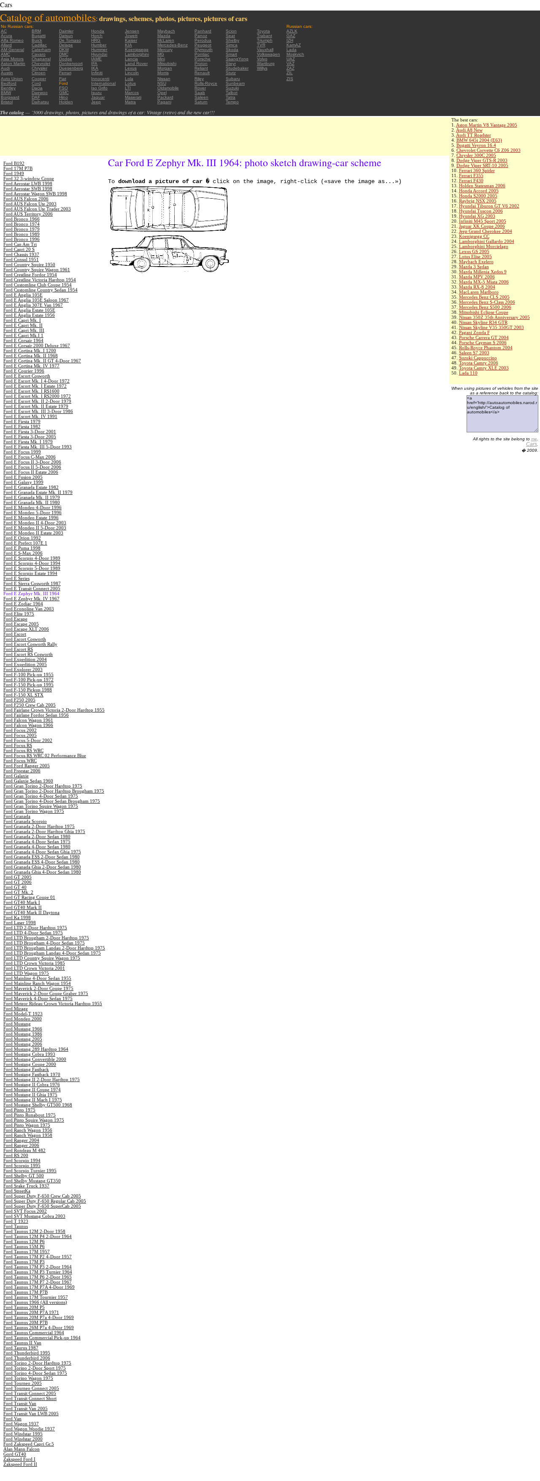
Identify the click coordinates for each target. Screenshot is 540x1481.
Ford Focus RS (17, 745)
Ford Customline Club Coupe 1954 (37, 284)
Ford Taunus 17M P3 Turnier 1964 (37, 1271)
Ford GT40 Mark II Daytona (31, 912)
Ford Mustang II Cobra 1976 (31, 1084)
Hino (63, 97)
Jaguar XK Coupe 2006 (482, 226)
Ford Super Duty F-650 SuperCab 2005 (42, 1206)
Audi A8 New (469, 129)
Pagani (164, 102)
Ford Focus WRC (20, 760)
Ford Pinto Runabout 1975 (29, 1114)
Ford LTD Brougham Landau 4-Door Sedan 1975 (52, 952)
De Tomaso (70, 40)
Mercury (165, 49)
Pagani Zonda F (474, 332)
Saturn (201, 102)
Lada (291, 49)
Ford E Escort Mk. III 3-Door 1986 (38, 411)
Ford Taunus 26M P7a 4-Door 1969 (38, 1327)
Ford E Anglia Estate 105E (29, 310)
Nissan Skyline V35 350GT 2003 (491, 327)
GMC (64, 92)
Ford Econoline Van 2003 (28, 608)
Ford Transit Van (19, 1403)
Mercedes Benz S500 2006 (485, 307)
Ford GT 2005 (17, 876)
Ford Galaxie (16, 775)
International (103, 83)
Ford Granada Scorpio (25, 821)
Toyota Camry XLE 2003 (484, 367)
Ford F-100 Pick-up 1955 (28, 674)
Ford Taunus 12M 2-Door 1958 (34, 1231)
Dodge (65, 59)
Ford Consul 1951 (21, 259)
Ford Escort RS (18, 649)
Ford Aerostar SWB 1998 (27, 188)
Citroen (39, 72)
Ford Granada (16, 816)
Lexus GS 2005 (474, 251)
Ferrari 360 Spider (477, 170)
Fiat (62, 78)
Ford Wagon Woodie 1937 (29, 1428)
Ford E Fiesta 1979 (21, 421)
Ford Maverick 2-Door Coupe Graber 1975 (45, 993)
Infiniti (97, 72)
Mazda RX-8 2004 (477, 286)
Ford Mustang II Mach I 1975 (32, 1099)
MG (160, 54)
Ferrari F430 (471, 180)
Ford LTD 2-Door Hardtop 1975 (35, 927)
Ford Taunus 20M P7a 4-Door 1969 (38, 1317)
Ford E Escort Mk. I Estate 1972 (35, 385)
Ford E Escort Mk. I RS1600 (31, 391)
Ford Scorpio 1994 (21, 1160)
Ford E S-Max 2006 (23, 553)
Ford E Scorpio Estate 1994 (30, 573)
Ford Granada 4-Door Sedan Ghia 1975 (42, 851)
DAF (36, 97)
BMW (6, 92)
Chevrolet (41, 63)
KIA (128, 45)
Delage (66, 45)
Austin (7, 72)
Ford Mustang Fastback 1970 (31, 1074)
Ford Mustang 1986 (22, 1033)
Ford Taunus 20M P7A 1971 (31, 1312)
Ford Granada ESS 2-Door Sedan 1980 (41, 856)
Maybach (166, 31)
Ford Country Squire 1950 (29, 264)
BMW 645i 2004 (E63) (479, 140)
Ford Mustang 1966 (22, 1028)
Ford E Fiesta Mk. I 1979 (28, 441)
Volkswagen (268, 54)
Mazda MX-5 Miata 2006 (484, 281)
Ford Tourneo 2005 (22, 1383)
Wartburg (266, 63)
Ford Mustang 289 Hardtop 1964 (35, 1049)
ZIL (289, 72)
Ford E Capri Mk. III (23, 330)
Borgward (10, 97)
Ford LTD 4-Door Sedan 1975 (33, 932)
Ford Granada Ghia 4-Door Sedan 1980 (42, 871)
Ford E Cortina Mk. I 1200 (29, 350)
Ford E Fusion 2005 (23, 477)
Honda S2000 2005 (478, 195)
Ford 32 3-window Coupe (28, 178)
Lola (129, 78)
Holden (66, 102)
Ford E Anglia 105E (23, 294)
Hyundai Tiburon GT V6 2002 (489, 205)
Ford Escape (15, 618)
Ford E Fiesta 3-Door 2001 (29, 431)
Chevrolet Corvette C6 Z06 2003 (488, 150)
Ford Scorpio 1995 (21, 1165)
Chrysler (39, 68)
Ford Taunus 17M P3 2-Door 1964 (37, 1266)
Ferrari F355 (471, 175)
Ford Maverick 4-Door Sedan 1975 (38, 998)
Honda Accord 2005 (479, 190)
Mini (161, 59)
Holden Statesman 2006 (482, 185)
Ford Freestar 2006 (21, 770)
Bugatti (39, 35)
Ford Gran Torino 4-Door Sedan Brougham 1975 (51, 801)
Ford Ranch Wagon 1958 (27, 1135)
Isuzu (96, 92)
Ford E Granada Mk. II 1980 (31, 502)
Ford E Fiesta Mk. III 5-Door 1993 (37, 446)
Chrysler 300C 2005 (476, 155)
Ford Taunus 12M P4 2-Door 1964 (37, 1236)
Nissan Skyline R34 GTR (483, 322)
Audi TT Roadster (473, 135)
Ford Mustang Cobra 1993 (29, 1054)
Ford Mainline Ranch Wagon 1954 (37, 983)
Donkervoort (71, 63)
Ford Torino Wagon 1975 (28, 1378)
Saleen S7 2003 (474, 352)
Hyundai (99, 54)
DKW (64, 49)
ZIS (289, 78)
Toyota (263, 31)
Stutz (231, 72)
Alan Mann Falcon (21, 1448)
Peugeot (202, 45)
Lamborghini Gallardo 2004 (486, 241)
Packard (165, 97)
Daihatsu (40, 102)
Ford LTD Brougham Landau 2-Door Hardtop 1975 (54, 947)
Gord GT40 (14, 1454)
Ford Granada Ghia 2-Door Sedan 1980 (42, 866)
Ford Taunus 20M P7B (25, 1322)
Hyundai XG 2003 (477, 216)
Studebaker (237, 68)
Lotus (130, 83)
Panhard (202, 31)
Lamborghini (137, 54)
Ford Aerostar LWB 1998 (27, 183)
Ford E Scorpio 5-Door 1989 (31, 568)
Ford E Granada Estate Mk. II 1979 (38, 492)
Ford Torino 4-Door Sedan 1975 (35, 1373)
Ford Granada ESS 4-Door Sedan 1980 (41, 861)
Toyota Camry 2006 (478, 362)
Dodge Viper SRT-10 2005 (482, 165)
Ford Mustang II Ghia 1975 (30, 1094)
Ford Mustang (17, 1023)
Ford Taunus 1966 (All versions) (35, 1302)
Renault (202, 72)
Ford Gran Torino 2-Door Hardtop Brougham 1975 (53, 790)
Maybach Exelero (476, 261)
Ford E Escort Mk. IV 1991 (30, 416)
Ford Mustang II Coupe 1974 (32, 1089)
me (534, 439)
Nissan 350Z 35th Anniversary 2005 (494, 317)
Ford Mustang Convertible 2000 (34, 1059)
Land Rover (136, 63)
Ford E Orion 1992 (22, 537)
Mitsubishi (166, 63)
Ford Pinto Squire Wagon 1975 (33, 1119)
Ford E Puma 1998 (21, 547)
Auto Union (12, 78)
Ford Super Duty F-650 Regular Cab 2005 (44, 1200)
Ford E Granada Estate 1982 (31, 487)
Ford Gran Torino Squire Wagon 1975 (40, 806)
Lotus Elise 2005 (475, 256)
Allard (6, 45)
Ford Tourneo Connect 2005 (31, 1388)
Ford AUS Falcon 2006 (26, 198)
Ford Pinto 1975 (19, 1109)
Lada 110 (468, 372)
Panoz (200, 35)
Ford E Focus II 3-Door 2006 (32, 461)
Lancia (131, 59)
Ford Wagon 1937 (21, 1423)
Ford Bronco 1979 (21, 229)
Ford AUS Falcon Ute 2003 (30, 203)
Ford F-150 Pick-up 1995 (28, 684)
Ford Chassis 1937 (21, 254)
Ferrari (65, 72)
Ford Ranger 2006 (21, 1145)
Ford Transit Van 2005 (25, 1408)
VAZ (290, 63)
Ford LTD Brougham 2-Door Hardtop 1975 (46, 937)
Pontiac (201, 54)
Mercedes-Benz (172, 45)
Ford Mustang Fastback (26, 1069)
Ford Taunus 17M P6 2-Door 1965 (37, 1276)
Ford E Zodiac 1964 (23, 603)
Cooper (39, 78)
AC (4, 31)
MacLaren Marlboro (479, 291)
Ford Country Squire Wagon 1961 (36, 269)
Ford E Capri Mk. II (23, 325)
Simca (232, 45)
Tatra (230, 97)
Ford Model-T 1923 (23, 1013)
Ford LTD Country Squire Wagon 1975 (41, 957)
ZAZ (290, 68)
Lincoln (132, 72)
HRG (95, 40)
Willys (262, 68)
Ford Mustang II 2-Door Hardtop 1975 (41, 1079)
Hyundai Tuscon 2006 (481, 210)
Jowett (131, 35)
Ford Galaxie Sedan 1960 (28, 780)
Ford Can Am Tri (20, 244)
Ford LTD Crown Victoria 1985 (34, 963)
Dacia (37, 88)
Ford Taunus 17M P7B (25, 1292)
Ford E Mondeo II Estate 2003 (33, 532)
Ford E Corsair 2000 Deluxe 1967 (36, 345)
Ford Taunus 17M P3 (24, 1261)
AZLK (291, 31)
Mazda (163, 35)
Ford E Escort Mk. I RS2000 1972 (37, 396)
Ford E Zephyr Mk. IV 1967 (31, 598)
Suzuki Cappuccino (478, 357)
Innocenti (100, 78)
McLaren (165, 40)
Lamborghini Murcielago (483, 246)
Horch (97, 35)
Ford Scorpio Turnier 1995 (30, 1170)
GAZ (290, 35)
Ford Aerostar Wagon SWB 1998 (35, 193)
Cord (36, 83)
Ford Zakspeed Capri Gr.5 (28, 1443)
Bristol (7, 102)
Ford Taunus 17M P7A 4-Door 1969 (39, 1286)
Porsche (202, 59)
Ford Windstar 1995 (23, 1433)
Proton (201, 63)
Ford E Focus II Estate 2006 (30, 472)
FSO (63, 88)
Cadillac (39, 45)
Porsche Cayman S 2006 (483, 342)
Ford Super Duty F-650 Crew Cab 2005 (42, 1195)
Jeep (96, 102)
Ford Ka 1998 (17, 917)
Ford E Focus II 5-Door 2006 (32, 466)
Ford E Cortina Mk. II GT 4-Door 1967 (42, 360)
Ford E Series (16, 578)
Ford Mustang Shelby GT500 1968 (37, 1104)
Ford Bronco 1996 (21, 239)
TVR (261, 45)
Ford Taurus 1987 (20, 1347)
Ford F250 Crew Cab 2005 (29, 704)
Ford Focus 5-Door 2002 (27, 740)
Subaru (233, 78)
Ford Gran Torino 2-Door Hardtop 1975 (42, 785)
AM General (12, 49)
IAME (96, 59)
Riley (199, 78)
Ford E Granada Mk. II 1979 (31, 497)
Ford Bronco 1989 (21, 234)
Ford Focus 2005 (20, 735)
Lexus (131, 68)
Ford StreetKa (16, 1190)
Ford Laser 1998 (19, 922)
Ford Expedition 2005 (25, 664)
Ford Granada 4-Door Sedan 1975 (36, 841)
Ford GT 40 (15, 887)
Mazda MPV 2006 (477, 276)
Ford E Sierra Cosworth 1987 (32, 583)
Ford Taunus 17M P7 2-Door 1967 (37, 1281)
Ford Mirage (15, 1008)
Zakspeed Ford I (19, 1459)
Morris (163, 72)
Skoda (232, 49)
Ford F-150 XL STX (23, 694)
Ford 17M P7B (17, 168)
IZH (289, 40)
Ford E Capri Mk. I (22, 320)
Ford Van (12, 1418)
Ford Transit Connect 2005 (29, 1393)
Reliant (201, 68)
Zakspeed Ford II (20, 1464)
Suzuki (232, 88)
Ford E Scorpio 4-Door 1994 (31, 563)
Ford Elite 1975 (18, 613)
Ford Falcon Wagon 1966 (28, 725)
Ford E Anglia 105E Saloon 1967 (36, 299)
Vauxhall (265, 49)
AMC (5, 54)
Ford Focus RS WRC (23, 750)
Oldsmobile (168, 88)
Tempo (232, 102)
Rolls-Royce (205, 83)
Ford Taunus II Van (22, 1342)
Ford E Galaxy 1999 (23, 482)
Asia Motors (12, 59)
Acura (6, 35)
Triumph (265, 40)
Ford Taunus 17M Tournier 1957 (35, 1297)
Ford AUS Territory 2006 (28, 213)
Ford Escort (14, 634)
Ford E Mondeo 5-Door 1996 (32, 512)
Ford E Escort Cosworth (26, 375)
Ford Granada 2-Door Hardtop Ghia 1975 (44, 831)
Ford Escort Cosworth (24, 639)
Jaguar (98, 97)
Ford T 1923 (15, 1221)
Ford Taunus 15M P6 (24, 1246)
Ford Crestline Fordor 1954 (30, 274)
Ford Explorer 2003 (23, 669)
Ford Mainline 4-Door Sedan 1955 (37, 978)
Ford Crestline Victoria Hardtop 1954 (39, 279)
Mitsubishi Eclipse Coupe (483, 312)
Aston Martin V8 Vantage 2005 (486, 124)
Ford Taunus (15, 1226)
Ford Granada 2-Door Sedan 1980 (36, 836)
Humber (98, 45)
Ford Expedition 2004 (25, 659)
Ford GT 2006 (17, 882)
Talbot (232, 92)
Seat (230, 35)
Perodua (202, 40)
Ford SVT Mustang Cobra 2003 (34, 1216)
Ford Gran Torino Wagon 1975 (33, 811)
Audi (5, 68)
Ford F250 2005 (19, 699)
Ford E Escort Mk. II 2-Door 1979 (37, 401)
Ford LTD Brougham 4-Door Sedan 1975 (44, 942)
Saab (199, 92)
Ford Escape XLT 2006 (26, 628)
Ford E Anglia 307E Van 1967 (33, 305)
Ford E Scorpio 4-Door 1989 (31, 558)
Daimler (66, 31)
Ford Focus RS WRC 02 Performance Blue (44, 755)
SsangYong (237, 59)
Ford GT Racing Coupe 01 (29, 897)
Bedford (8, 83)
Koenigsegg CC (474, 236)
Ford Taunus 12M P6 (24, 1241)
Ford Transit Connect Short (30, 1398)
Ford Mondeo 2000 (22, 1018)
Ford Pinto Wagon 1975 (26, 1125)
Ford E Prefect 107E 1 (25, 542)
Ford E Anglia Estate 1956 (29, 315)
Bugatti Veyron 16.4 (476, 145)
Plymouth (203, 49)
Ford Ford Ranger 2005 (26, 765)
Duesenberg (71, 68)
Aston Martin (13, 63)
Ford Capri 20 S (19, 249)
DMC (63, 54)
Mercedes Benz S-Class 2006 (487, 302)
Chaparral (41, 59)
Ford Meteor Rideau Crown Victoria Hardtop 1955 (52, 1003)
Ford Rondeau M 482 (24, 1150)
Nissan (163, 78)
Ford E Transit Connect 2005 (31, 588)
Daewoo (40, 92)
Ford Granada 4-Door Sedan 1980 (36, 846)
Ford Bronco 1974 (21, 224)
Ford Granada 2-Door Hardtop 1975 (39, 826)
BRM (36, 31)
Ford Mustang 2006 (22, 1044)
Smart (231, 54)
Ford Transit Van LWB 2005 (31, 1413)
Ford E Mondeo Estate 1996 (31, 517)
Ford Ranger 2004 (21, 1140)
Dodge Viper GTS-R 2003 (482, 160)
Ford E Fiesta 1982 (21, 426)
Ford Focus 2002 (20, 730)
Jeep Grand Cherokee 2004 (485, 231)
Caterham (41, 49)
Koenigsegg (136, 49)
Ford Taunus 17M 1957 (26, 1251)
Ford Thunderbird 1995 (26, 1352)
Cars (531, 444)
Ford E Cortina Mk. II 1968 (30, 355)
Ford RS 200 (15, 1155)
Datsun (66, 35)
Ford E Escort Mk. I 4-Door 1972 (36, 380)
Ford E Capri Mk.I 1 (23, 335)
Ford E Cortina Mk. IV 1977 (31, 365)
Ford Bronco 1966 (21, 218)
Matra (130, 102)
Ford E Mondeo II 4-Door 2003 (34, 522)
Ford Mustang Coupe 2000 (29, 1064)
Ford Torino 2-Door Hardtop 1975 (37, 1362)
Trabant (264, 35)
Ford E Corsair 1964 (23, 340)
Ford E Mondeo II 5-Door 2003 (34, 527)
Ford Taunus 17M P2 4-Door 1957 (37, 1256)
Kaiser (131, 40)
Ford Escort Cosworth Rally (30, 644)
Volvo (262, 59)
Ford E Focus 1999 (22, 451)
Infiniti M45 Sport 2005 (482, 221)
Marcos (132, 92)
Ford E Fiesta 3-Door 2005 (29, 436)
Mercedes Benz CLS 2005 (484, 296)
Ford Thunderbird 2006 (26, 1357)
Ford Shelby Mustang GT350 (32, 1180)
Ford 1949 (13, 173)
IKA (94, 68)
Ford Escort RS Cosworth (28, 654)
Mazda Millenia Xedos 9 (483, 271)
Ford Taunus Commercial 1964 (33, 1332)
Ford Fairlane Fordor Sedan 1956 (36, 715)
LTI (128, 88)
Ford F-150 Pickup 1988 (27, 689)
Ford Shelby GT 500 (23, 1175)
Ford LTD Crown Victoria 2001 (34, 968)
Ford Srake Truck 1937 (26, 1185)
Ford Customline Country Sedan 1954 (40, 289)
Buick (37, 40)
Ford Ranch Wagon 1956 (27, 1130)
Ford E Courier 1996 (23, 370)
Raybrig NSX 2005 (478, 200)
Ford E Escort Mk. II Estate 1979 (35, 406)
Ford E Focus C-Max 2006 (29, 456)
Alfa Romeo (12, 40)
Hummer (99, 49)
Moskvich (295, 54)
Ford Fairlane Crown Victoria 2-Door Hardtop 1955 (54, 709)
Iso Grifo (99, 88)
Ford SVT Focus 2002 (25, 1211)
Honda (97, 31)
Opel (162, 92)
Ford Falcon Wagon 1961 (28, 720)
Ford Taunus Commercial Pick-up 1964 (42, 1337)
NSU (161, 83)
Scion (231, 31)
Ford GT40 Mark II (22, 907)
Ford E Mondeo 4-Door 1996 (32, 507)
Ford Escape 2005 (21, 623)
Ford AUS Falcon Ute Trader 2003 (37, 208)
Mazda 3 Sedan (474, 266)
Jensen (132, 31)
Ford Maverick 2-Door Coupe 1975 (38, 988)
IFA (94, 63)
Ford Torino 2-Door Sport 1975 (34, 1367)
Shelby (232, 40)
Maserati (133, 97)
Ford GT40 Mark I (21, 902)
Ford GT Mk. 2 (18, 892)
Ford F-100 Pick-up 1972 (28, 679)
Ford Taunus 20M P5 (24, 1307)
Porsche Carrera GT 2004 (484, 337)
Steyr (231, 63)
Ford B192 (13, 163)
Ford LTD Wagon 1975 (26, 973)
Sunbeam (235, 83)
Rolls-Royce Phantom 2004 (486, 347)
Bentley (8, 88)
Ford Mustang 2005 (22, 1038)
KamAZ (293, 45)
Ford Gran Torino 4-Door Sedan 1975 (40, 795)
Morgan (164, 68)
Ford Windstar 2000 (23, 1438)
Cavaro (39, 54)
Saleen (201, 97)
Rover (200, 88)
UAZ (290, 59)
